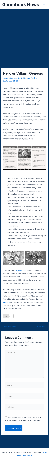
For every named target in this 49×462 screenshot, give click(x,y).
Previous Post (8, 327)
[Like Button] (6, 316)
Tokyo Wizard (20, 270)
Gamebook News (20, 4)
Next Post (42, 327)
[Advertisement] (24, 35)
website (6, 302)
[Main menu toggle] (44, 4)
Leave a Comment (11, 78)
